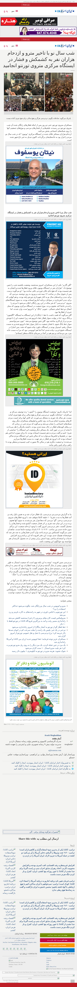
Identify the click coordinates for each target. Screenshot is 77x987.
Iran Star (5, 942)
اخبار (6, 938)
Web (21, 944)
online (34, 942)
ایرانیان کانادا (12, 938)
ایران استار (31, 938)
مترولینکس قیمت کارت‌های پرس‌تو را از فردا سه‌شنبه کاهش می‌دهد (37, 618)
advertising (24, 942)
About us (48, 958)
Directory (25, 944)
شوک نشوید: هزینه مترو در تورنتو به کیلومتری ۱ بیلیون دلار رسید (39, 651)
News (19, 942)
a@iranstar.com (54, 750)
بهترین (27, 938)
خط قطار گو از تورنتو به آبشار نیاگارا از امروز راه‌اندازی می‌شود (39, 627)
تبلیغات (19, 940)
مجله (24, 938)
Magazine (30, 942)
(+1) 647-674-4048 (13, 958)
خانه (74, 1)
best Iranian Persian (13, 942)
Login (47, 964)
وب (21, 938)
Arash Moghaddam (53, 735)
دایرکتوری (17, 938)
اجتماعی (23, 940)
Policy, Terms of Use (51, 966)
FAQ (47, 962)
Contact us (48, 960)
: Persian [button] (26, 5)
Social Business (16, 944)
